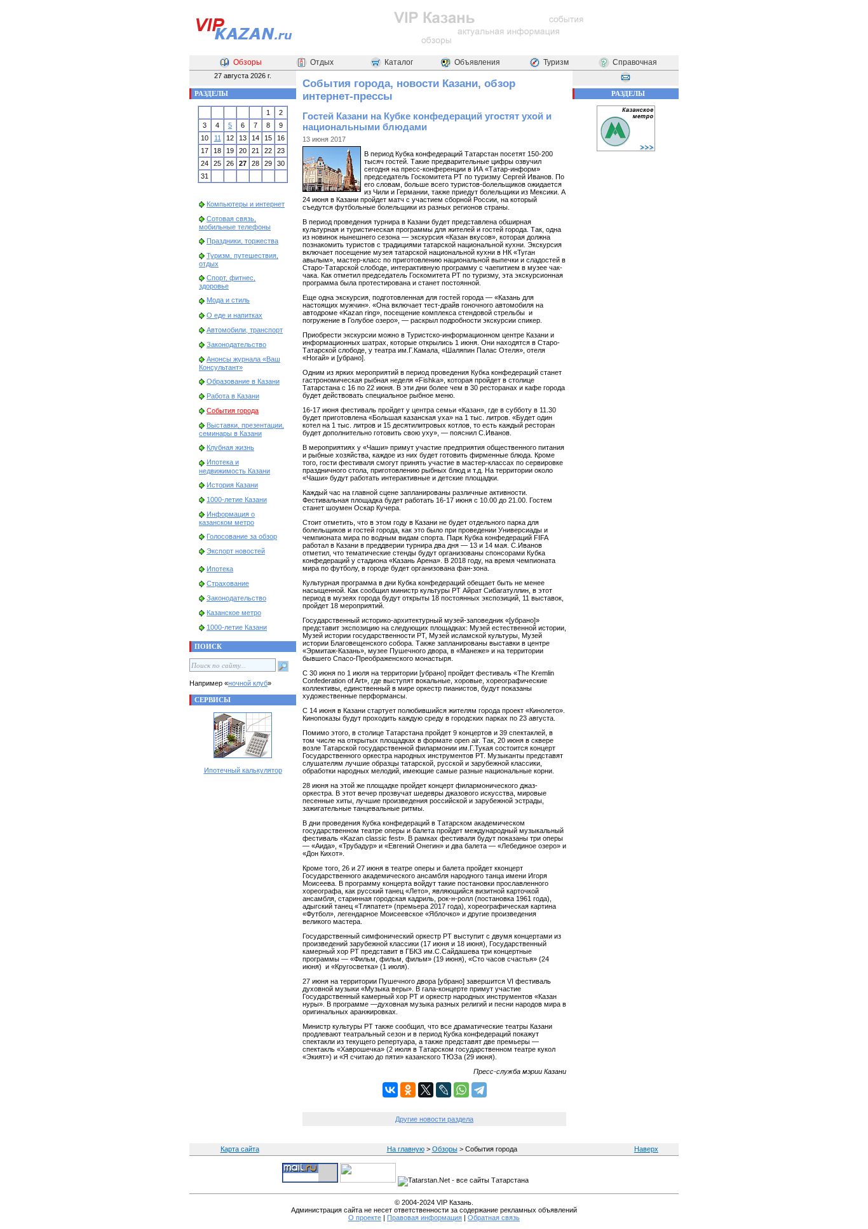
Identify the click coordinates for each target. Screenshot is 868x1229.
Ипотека (220, 569)
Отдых (322, 62)
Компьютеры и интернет (246, 204)
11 (217, 138)
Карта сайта (239, 1149)
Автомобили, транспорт (245, 330)
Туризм (556, 62)
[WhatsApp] (461, 1089)
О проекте (364, 1217)
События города (233, 410)
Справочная (635, 62)
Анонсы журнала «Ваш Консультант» (239, 363)
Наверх (646, 1149)
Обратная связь (494, 1217)
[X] (425, 1089)
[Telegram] (479, 1089)
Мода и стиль (228, 300)
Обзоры (247, 62)
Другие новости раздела (434, 1119)
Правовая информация (424, 1217)
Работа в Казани (233, 396)
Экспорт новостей (236, 551)
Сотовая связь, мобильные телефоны (235, 223)
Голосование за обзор (242, 536)
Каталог (398, 62)
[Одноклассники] (408, 1089)
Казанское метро (234, 612)
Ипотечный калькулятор (243, 770)
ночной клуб (248, 683)
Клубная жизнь (230, 447)
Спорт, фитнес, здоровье (227, 282)
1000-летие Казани (237, 499)
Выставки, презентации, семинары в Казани (241, 429)
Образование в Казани (243, 381)
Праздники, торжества (242, 241)
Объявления (477, 62)
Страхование (228, 583)
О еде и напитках (234, 315)
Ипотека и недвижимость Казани (234, 466)
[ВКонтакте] (390, 1089)
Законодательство (236, 344)
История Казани (232, 485)
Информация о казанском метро (227, 518)
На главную (405, 1149)
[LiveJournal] (443, 1089)
